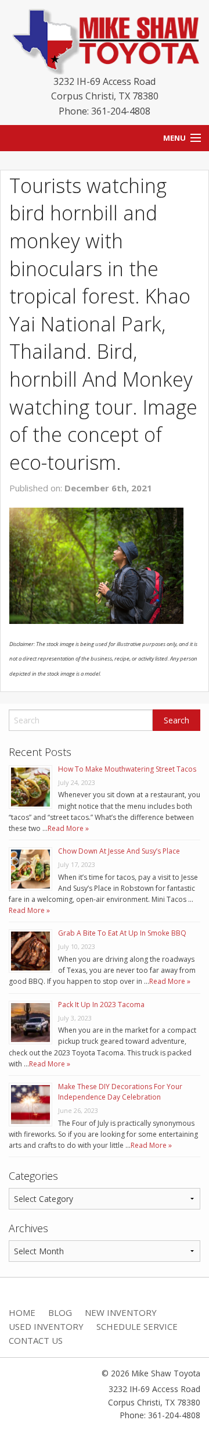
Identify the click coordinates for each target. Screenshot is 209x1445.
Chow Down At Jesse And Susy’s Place (119, 851)
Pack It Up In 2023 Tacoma (101, 1004)
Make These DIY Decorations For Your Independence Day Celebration (120, 1092)
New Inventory (121, 1312)
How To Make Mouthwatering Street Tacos (127, 769)
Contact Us (36, 1340)
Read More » (68, 828)
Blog (60, 1312)
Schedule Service (137, 1326)
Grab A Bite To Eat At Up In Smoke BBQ (122, 933)
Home (22, 1312)
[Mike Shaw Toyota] (104, 39)
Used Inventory (46, 1326)
